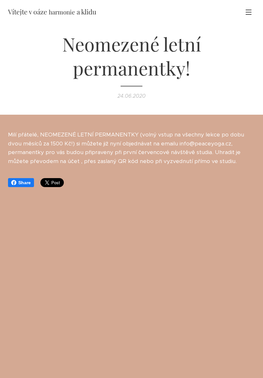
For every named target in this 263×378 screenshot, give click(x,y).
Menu (248, 11)
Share (24, 182)
